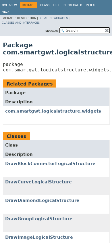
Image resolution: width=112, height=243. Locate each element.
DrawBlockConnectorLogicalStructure (50, 163)
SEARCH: (51, 30)
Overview (9, 5)
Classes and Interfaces (21, 22)
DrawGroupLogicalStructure (38, 218)
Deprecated (72, 5)
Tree (56, 5)
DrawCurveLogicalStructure (38, 182)
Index (90, 5)
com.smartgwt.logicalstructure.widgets (53, 111)
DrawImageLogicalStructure (39, 237)
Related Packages (53, 18)
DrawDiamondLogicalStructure (42, 200)
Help (5, 11)
